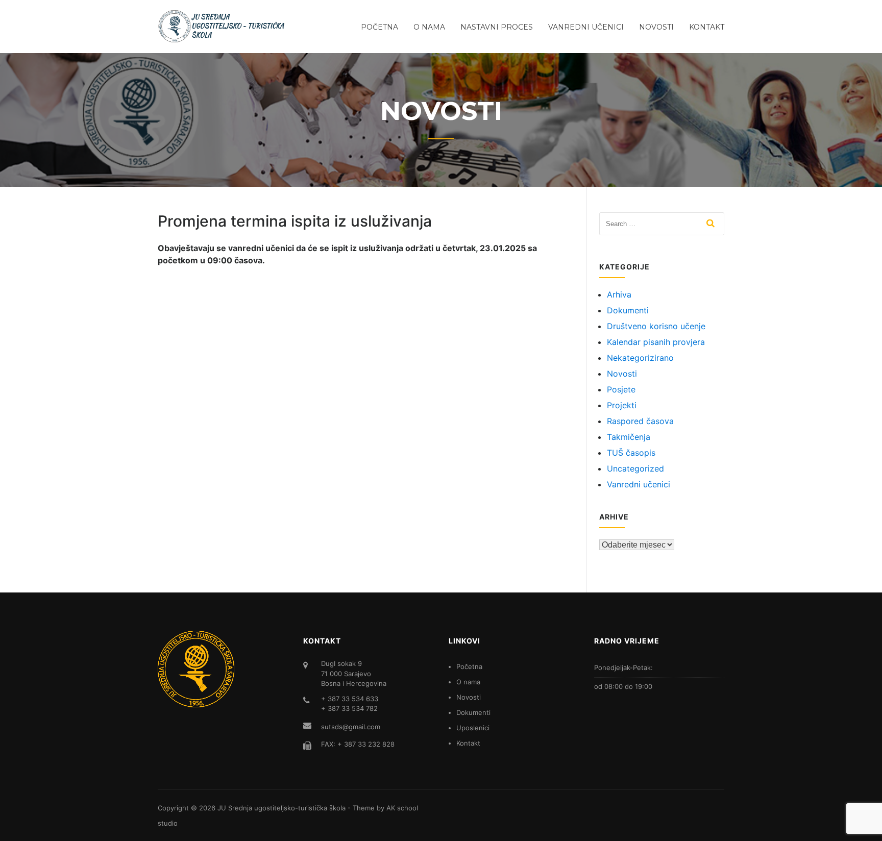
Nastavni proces (496, 27)
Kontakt (706, 27)
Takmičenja (628, 437)
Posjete (621, 389)
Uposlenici (472, 728)
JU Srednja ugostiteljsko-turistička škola (281, 808)
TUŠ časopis (631, 453)
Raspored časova (640, 421)
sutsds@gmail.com (350, 727)
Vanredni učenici (586, 27)
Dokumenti (628, 310)
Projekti (621, 405)
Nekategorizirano (640, 358)
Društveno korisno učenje (656, 326)
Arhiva (619, 294)
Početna (379, 27)
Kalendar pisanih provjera (656, 342)
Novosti (656, 27)
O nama (429, 27)
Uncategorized (635, 468)
